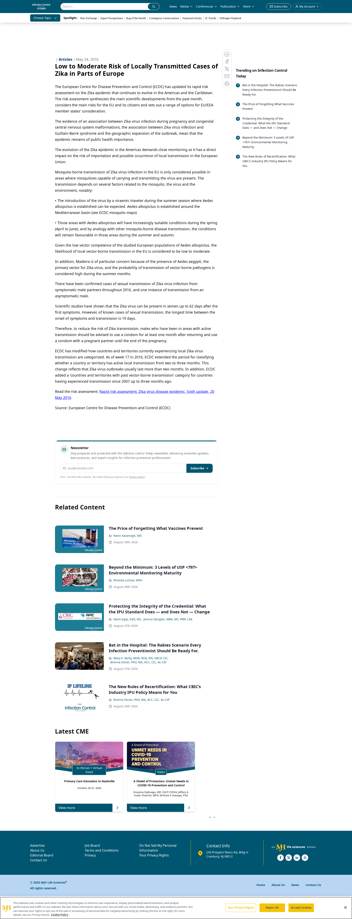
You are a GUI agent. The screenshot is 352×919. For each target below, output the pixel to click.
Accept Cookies (301, 907)
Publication (228, 6)
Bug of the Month (136, 18)
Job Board (92, 845)
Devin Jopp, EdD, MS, (127, 619)
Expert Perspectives (111, 18)
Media (184, 6)
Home (260, 885)
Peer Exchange (88, 18)
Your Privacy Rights (154, 855)
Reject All (272, 907)
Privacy (90, 855)
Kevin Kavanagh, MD (127, 536)
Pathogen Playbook (230, 18)
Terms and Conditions (102, 850)
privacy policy (137, 477)
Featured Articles (192, 18)
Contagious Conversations (164, 18)
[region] (176, 908)
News (173, 6)
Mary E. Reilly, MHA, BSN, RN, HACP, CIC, (140, 658)
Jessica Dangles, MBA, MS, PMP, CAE (167, 619)
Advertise (37, 845)
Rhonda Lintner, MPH (127, 580)
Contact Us (38, 860)
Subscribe (197, 468)
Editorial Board (41, 855)
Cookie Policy (59, 915)
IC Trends (210, 18)
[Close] (345, 907)
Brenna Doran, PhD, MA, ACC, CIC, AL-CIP (138, 662)
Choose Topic (42, 18)
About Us (37, 850)
